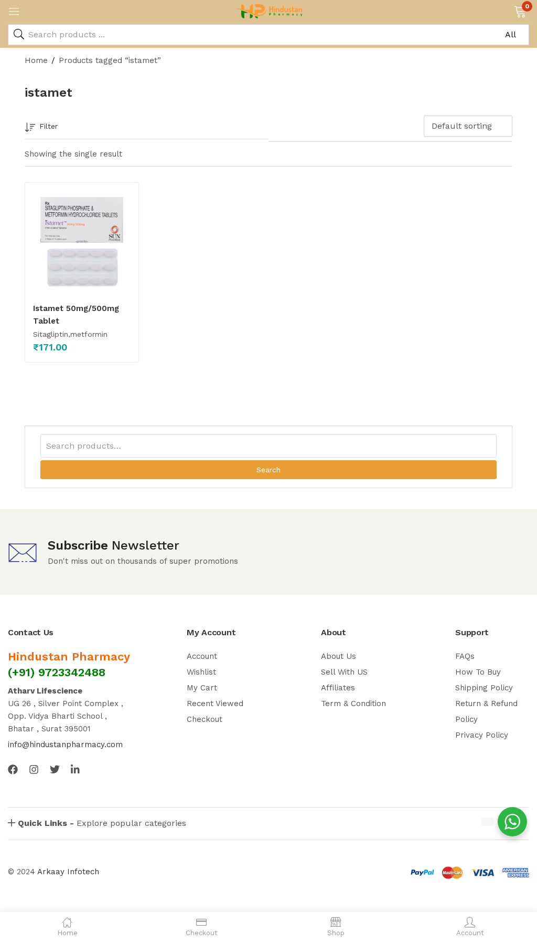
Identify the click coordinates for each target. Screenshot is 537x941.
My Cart (202, 687)
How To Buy (478, 672)
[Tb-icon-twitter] (55, 769)
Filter (48, 126)
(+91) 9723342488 (56, 672)
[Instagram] (34, 769)
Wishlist (201, 672)
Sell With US (344, 672)
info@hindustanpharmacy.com (65, 744)
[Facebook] (13, 769)
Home (36, 60)
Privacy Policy (481, 735)
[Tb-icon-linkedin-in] (76, 769)
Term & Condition (353, 703)
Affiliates (338, 687)
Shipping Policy (484, 687)
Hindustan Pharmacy (69, 656)
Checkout (204, 719)
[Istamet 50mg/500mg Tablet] (82, 242)
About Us (338, 656)
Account (202, 656)
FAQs (465, 656)
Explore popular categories (102, 823)
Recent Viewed (215, 703)
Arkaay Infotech (68, 871)
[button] (520, 10)
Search (268, 470)
